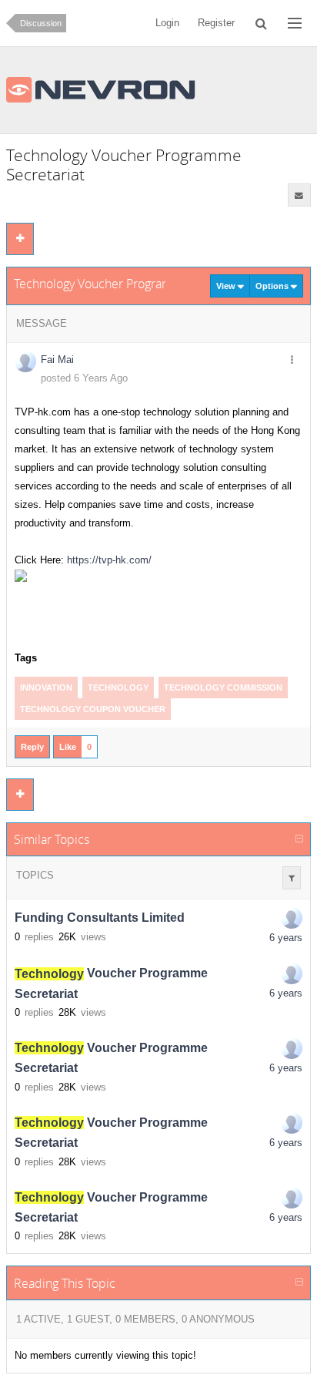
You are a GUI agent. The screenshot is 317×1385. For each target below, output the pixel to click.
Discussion (41, 23)
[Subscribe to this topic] (299, 195)
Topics (35, 875)
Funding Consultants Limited (100, 918)
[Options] (292, 361)
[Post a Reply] (20, 239)
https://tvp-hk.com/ (109, 560)
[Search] (261, 23)
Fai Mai (57, 359)
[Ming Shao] (291, 918)
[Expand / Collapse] (299, 839)
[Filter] (291, 877)
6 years (285, 937)
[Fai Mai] (291, 973)
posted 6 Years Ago (84, 378)
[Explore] (295, 23)
